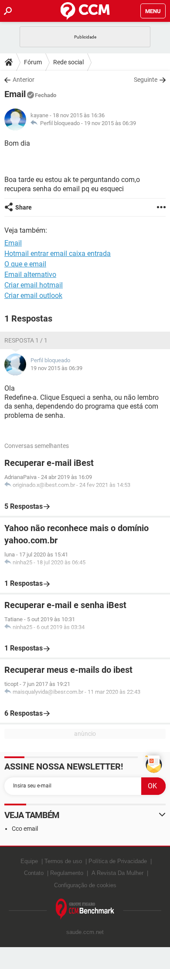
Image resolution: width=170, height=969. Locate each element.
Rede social (68, 62)
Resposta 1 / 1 (26, 340)
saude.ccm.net (85, 932)
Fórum (33, 62)
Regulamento (66, 873)
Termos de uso (63, 861)
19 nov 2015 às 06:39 (110, 123)
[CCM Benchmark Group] (85, 909)
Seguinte (145, 79)
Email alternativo (30, 274)
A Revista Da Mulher (117, 873)
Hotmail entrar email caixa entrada (57, 253)
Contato (34, 873)
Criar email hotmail (33, 285)
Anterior (23, 79)
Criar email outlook (33, 295)
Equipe (29, 861)
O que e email (25, 264)
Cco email (25, 828)
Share (23, 207)
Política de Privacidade (117, 861)
